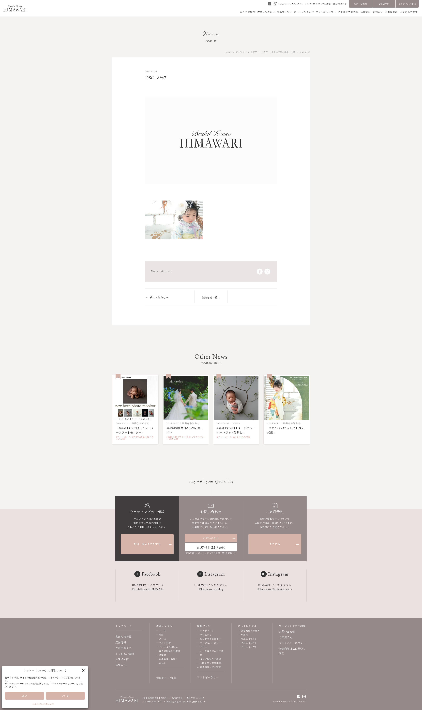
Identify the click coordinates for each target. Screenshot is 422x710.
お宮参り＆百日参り (210, 638)
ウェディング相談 (407, 3)
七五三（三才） (249, 647)
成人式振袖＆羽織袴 (169, 651)
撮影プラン (204, 625)
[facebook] (269, 4)
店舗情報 (120, 642)
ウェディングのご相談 (292, 625)
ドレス (162, 630)
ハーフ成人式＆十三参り (211, 653)
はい (24, 695)
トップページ (123, 625)
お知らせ (120, 665)
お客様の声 (122, 659)
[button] (83, 670)
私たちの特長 (123, 636)
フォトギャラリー (208, 677)
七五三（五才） (249, 642)
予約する (274, 544)
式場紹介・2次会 (166, 678)
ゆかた (162, 663)
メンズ (162, 638)
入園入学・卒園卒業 (210, 663)
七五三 (203, 647)
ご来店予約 (383, 3)
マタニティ (206, 634)
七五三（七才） (249, 638)
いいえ (65, 695)
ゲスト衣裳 (165, 642)
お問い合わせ (360, 3)
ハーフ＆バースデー (210, 642)
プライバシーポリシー (43, 703)
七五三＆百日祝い (168, 647)
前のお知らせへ (159, 297)
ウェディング (207, 630)
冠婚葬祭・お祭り (168, 659)
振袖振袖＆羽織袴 (250, 630)
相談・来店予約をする (147, 544)
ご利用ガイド (123, 648)
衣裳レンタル (164, 625)
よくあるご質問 (124, 653)
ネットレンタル (247, 625)
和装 (161, 634)
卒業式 (162, 655)
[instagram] (275, 4)
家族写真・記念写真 (210, 667)
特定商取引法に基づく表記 (292, 651)
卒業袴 (244, 634)
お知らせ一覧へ (211, 297)
